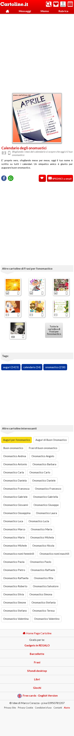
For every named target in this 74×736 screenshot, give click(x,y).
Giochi (37, 687)
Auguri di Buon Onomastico (51, 439)
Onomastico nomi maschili (54, 553)
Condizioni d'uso (43, 707)
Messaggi (25, 11)
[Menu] (70, 4)
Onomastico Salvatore (46, 586)
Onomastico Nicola (43, 545)
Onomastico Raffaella (15, 578)
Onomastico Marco (14, 529)
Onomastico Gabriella (45, 496)
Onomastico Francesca (16, 488)
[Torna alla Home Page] (14, 4)
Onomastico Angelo (42, 456)
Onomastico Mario (14, 537)
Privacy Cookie (25, 707)
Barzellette (37, 653)
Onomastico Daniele (44, 480)
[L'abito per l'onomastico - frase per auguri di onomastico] (17, 328)
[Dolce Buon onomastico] (37, 306)
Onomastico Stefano (15, 610)
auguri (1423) (11, 367)
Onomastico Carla (13, 472)
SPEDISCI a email (62, 178)
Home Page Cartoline (38, 633)
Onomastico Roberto (15, 586)
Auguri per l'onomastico (16, 439)
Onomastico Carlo (39, 472)
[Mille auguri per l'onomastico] (13, 285)
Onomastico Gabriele (15, 496)
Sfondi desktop (37, 670)
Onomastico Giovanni (15, 504)
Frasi (37, 662)
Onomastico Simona (40, 594)
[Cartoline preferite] (56, 4)
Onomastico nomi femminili (18, 553)
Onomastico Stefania (43, 602)
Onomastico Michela (42, 537)
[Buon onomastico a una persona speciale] (13, 306)
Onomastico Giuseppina (16, 513)
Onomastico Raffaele (43, 569)
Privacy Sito (10, 707)
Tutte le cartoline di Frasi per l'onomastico (54, 330)
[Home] (7, 11)
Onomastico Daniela (15, 480)
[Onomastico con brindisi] (37, 285)
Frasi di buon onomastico (43, 447)
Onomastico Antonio (15, 464)
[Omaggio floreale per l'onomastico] (61, 285)
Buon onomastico (13, 447)
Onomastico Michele (15, 545)
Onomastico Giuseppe (46, 504)
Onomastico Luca (13, 521)
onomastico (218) (55, 367)
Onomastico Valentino (47, 618)
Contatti (58, 707)
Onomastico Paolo (40, 561)
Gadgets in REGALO (37, 645)
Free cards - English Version (40, 695)
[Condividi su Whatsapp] (10, 178)
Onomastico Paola (13, 561)
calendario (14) (32, 367)
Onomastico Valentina (16, 618)
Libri (37, 679)
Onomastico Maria (41, 529)
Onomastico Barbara (44, 464)
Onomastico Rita (43, 578)
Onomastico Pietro (14, 569)
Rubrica (63, 11)
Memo (45, 11)
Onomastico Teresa (43, 610)
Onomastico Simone (14, 602)
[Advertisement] (37, 52)
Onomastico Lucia (39, 521)
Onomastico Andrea (14, 456)
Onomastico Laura (46, 513)
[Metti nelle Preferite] (42, 178)
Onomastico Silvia (13, 594)
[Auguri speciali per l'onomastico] (61, 306)
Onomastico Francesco (48, 488)
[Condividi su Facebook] (4, 178)
